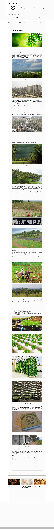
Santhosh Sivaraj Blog (11, 22)
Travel (17, 22)
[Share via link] (16, 471)
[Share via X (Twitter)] (14, 471)
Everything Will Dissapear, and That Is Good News (26, 487)
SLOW (10, 486)
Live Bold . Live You (38, 486)
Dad (31, 22)
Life (24, 22)
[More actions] (41, 27)
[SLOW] (14, 482)
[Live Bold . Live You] (40, 482)
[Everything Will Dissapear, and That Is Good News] (27, 482)
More (41, 22)
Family (34, 22)
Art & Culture (21, 22)
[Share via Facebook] (12, 471)
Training (28, 22)
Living (38, 22)
